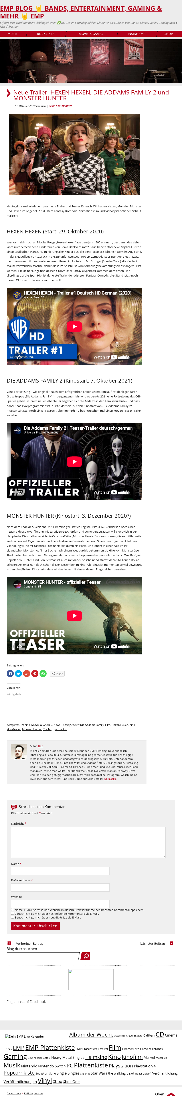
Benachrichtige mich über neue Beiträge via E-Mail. (48, 917)
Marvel (149, 1057)
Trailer (47, 729)
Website (16, 897)
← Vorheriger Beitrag (28, 943)
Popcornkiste (19, 1072)
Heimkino (96, 1057)
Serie (52, 1073)
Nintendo (29, 1066)
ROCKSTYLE (45, 34)
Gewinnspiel (35, 1057)
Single (62, 1073)
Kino (132, 725)
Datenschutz (14, 1093)
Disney (8, 1049)
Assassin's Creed (123, 1035)
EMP (18, 1047)
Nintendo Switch (52, 1066)
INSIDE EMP (136, 34)
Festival (103, 1049)
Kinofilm (132, 1056)
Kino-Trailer (14, 729)
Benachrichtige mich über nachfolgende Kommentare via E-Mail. (57, 914)
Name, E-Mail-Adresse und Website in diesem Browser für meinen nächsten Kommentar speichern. (79, 910)
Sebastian (42, 1073)
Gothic (46, 1057)
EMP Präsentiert (86, 1049)
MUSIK (12, 34)
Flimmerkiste (130, 1049)
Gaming (15, 1056)
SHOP (168, 34)
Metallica (161, 1057)
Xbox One (71, 1081)
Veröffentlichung (165, 1073)
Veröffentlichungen (20, 1081)
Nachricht (18, 824)
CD (160, 1034)
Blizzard (138, 1035)
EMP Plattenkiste (50, 1047)
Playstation (121, 1066)
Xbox (57, 1081)
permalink (60, 729)
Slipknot (85, 1073)
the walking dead (121, 1073)
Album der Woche (91, 1034)
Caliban (149, 1035)
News (56, 725)
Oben (159, 1094)
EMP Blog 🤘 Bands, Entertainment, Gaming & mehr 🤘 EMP (81, 12)
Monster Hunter (32, 729)
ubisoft (147, 1073)
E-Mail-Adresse (22, 880)
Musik (12, 1065)
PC (70, 1065)
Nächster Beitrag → (154, 943)
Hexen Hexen (120, 725)
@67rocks (110, 779)
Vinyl (45, 1080)
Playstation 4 (145, 1066)
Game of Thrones (151, 1049)
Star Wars (99, 1073)
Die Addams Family (92, 725)
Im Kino (25, 725)
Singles (73, 1073)
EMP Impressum (33, 1093)
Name (16, 864)
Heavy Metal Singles (67, 1057)
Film (107, 725)
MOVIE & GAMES (91, 34)
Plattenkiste (91, 1065)
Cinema (171, 1035)
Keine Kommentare (60, 106)
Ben (40, 746)
